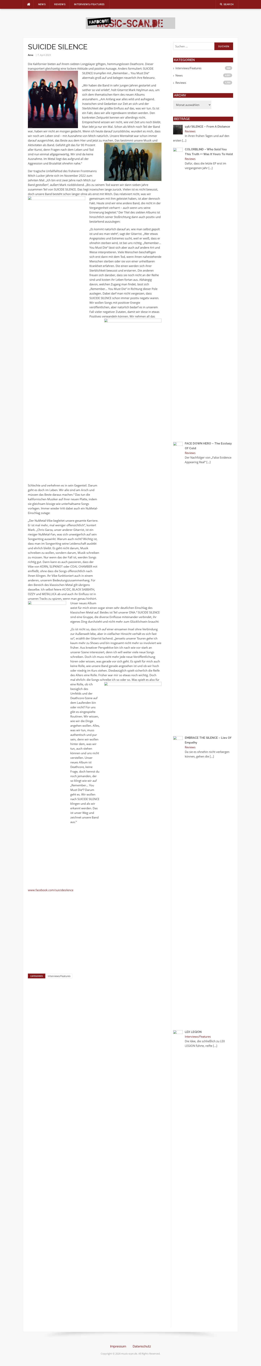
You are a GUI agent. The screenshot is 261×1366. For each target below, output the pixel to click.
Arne (30, 55)
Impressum (118, 1346)
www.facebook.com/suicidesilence (50, 890)
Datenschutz (142, 1346)
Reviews (60, 4)
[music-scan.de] (130, 23)
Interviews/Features (89, 4)
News (42, 4)
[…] (184, 140)
